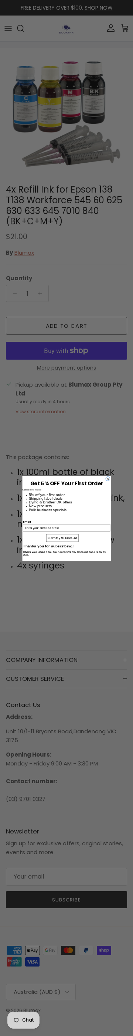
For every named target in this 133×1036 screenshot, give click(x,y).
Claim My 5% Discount (62, 538)
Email (27, 521)
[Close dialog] (108, 478)
